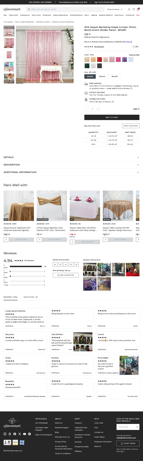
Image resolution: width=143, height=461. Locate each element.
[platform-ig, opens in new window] (5, 434)
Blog (57, 432)
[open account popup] (129, 9)
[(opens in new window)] (7, 442)
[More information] (131, 88)
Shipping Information (103, 442)
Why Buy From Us (62, 437)
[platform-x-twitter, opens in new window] (19, 434)
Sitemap (78, 442)
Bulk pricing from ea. (97, 37)
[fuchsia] (118, 59)
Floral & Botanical (76, 15)
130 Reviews (99, 47)
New (5, 15)
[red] (99, 59)
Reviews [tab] (10, 297)
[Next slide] (9, 81)
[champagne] (87, 59)
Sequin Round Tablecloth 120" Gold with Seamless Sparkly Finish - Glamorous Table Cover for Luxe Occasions (18, 229)
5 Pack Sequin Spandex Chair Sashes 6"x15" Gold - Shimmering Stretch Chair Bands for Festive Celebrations (51, 229)
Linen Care (98, 423)
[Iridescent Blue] (131, 59)
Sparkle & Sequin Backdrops (63, 22)
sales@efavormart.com (126, 438)
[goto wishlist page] (133, 9)
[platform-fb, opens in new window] (14, 434)
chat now (129, 443)
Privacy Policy (60, 442)
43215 (117, 86)
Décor (86, 15)
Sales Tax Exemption (43, 435)
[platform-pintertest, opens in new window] (29, 434)
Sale (137, 15)
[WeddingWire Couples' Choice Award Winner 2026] (15, 442)
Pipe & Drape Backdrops (24, 22)
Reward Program (62, 428)
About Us (58, 423)
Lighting (94, 15)
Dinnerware (47, 15)
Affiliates (78, 451)
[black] (99, 65)
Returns (97, 446)
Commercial (130, 15)
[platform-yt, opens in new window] (24, 434)
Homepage (8, 22)
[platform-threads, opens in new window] (9, 434)
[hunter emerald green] (87, 65)
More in (134, 55)
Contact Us (98, 432)
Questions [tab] (31, 297)
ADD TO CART (112, 117)
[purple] (124, 59)
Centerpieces (25, 15)
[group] (9, 31)
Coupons (78, 423)
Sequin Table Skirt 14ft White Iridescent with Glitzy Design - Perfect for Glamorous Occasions (85, 229)
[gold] (93, 59)
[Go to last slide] (9, 27)
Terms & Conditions (63, 454)
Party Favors (119, 15)
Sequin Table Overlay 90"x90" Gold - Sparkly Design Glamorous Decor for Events (118, 229)
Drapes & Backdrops (60, 15)
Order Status (99, 437)
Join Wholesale (41, 423)
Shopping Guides (82, 447)
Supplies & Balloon (106, 15)
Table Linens (13, 15)
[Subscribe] (136, 427)
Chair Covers (36, 15)
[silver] (93, 65)
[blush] (105, 59)
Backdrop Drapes (43, 22)
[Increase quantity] (98, 109)
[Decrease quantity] (87, 109)
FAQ (96, 428)
